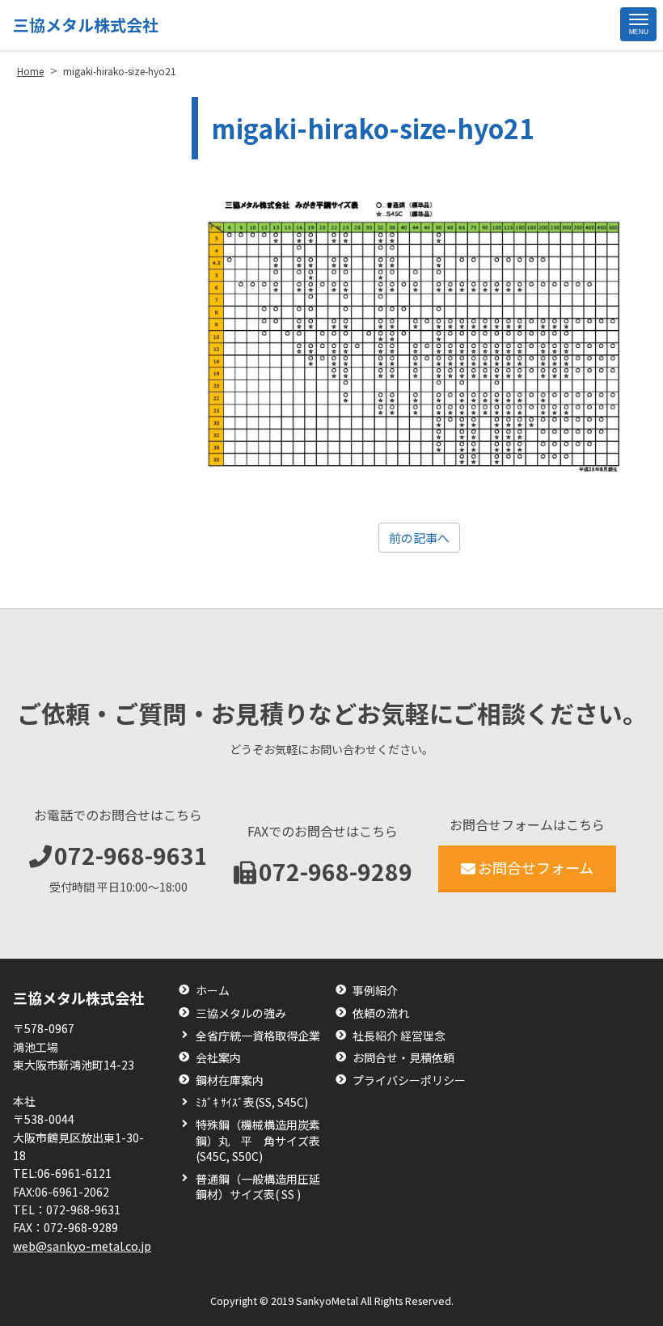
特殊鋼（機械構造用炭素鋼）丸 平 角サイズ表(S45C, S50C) (258, 1140)
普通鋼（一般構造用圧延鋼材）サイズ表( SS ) (258, 1187)
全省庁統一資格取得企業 (258, 1036)
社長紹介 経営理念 (399, 1036)
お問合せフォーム (535, 867)
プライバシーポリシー (409, 1080)
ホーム (213, 990)
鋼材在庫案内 (230, 1080)
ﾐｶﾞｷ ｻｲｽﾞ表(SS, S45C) (252, 1102)
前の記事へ (419, 537)
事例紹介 (375, 990)
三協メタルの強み (241, 1013)
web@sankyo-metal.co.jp (82, 1246)
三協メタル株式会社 (85, 24)
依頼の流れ (381, 1013)
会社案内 (218, 1057)
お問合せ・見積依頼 (403, 1057)
